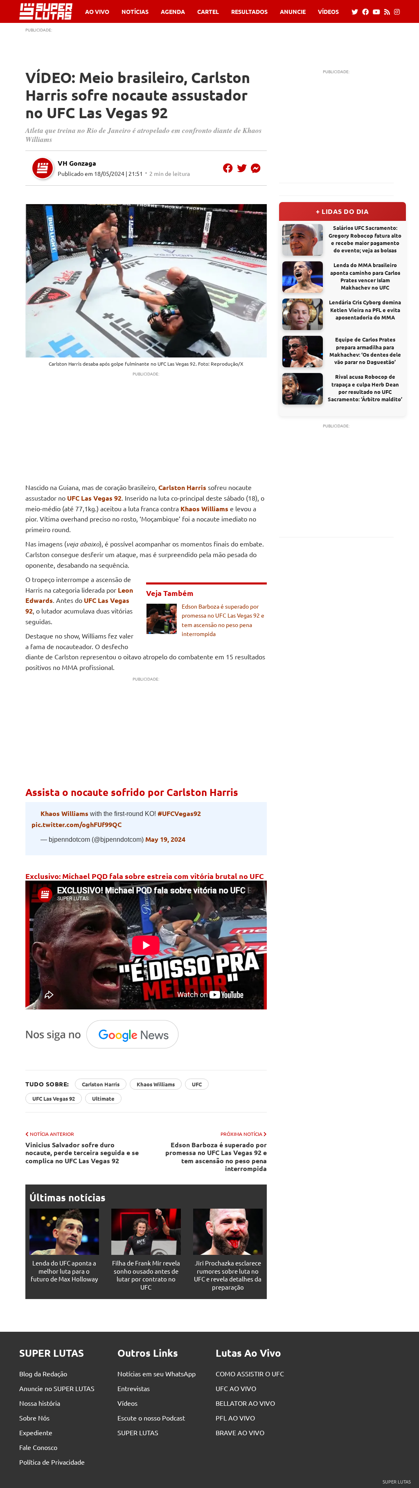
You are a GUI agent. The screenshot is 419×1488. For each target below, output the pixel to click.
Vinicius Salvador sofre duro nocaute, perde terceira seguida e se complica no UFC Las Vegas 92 (82, 1152)
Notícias (135, 11)
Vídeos (328, 11)
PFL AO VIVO (235, 1418)
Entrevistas (133, 1388)
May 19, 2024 (165, 839)
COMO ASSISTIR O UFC (250, 1373)
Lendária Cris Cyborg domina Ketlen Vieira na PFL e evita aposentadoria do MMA (365, 309)
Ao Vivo (97, 11)
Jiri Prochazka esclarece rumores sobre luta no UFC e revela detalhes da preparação (227, 1275)
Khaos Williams (204, 508)
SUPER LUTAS (137, 1432)
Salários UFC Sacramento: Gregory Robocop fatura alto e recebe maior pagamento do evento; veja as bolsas (365, 239)
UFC (197, 1084)
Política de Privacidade (52, 1462)
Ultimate (103, 1098)
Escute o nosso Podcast (151, 1418)
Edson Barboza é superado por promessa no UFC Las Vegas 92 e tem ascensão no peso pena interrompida (216, 1156)
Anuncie (293, 11)
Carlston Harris (65, 363)
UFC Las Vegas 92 (177, 363)
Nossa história (39, 1403)
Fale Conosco (38, 1447)
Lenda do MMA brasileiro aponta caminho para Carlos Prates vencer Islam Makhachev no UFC (365, 276)
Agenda (173, 11)
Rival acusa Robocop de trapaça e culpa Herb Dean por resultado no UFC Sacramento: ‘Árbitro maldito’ (365, 387)
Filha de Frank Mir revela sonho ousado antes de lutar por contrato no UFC (146, 1275)
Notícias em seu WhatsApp (156, 1373)
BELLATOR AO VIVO (245, 1403)
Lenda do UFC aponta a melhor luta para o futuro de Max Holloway (64, 1271)
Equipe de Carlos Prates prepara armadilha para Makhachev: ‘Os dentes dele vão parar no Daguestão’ (365, 350)
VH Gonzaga (77, 163)
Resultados (249, 11)
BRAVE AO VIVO (240, 1432)
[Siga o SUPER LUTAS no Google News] (106, 1048)
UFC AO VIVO (236, 1388)
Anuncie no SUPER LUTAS (57, 1388)
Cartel (208, 11)
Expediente (35, 1432)
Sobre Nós (34, 1418)
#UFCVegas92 (179, 813)
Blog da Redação (43, 1373)
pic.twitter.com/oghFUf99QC (77, 824)
